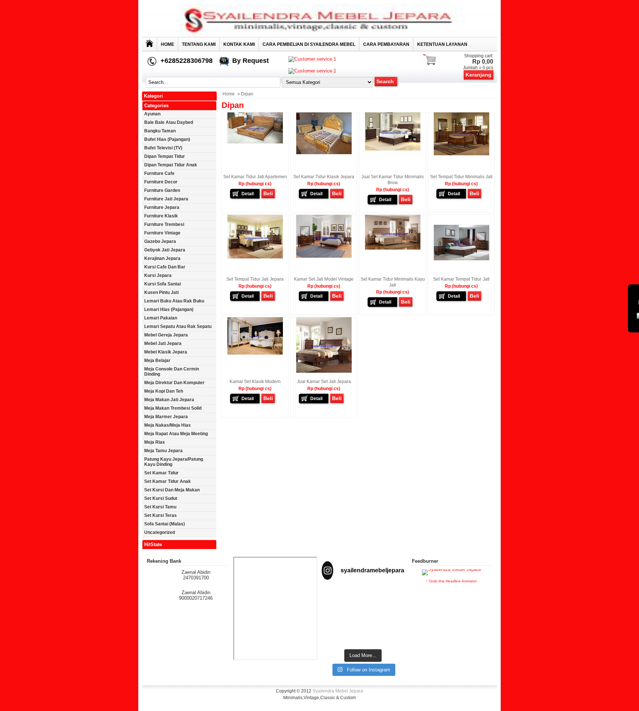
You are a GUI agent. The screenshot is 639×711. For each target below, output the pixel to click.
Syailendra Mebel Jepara (337, 691)
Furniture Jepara (161, 207)
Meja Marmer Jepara (166, 416)
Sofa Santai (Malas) (164, 524)
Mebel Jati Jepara (163, 343)
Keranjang (478, 75)
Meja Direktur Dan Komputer (174, 382)
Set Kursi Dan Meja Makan (172, 489)
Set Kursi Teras (160, 515)
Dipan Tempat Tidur (164, 156)
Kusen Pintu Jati (161, 292)
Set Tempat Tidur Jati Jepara (255, 279)
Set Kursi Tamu (160, 506)
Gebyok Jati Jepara (164, 250)
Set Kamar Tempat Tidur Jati (461, 279)
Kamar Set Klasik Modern (255, 381)
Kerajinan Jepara (162, 258)
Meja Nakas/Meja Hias (167, 425)
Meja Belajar (157, 360)
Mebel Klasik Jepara (165, 352)
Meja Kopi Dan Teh (163, 391)
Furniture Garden (162, 190)
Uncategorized (159, 532)
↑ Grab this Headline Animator (451, 581)
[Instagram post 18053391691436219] (363, 600)
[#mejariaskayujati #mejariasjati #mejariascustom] (363, 626)
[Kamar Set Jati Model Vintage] (324, 256)
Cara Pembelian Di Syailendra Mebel (309, 44)
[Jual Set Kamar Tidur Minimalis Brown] (392, 149)
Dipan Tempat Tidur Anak (170, 164)
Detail (247, 193)
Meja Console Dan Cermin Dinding (171, 371)
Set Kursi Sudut (160, 498)
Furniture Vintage (162, 233)
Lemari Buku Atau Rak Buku (174, 301)
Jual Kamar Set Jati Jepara (324, 381)
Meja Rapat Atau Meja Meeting (176, 433)
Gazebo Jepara (160, 241)
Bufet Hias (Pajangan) (167, 139)
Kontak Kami (239, 44)
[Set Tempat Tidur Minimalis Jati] (461, 153)
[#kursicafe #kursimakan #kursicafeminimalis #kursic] (391, 629)
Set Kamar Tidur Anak (167, 481)
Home (167, 44)
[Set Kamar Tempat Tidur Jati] (461, 268)
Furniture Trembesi (164, 224)
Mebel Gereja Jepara (166, 335)
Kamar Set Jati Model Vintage (324, 279)
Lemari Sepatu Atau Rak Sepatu (178, 326)
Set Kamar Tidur (161, 472)
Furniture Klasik (161, 216)
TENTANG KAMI (199, 44)
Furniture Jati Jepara (166, 199)
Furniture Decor (161, 181)
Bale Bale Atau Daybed (168, 122)
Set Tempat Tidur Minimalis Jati (461, 176)
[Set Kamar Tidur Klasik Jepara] (324, 152)
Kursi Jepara (158, 275)
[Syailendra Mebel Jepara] (319, 35)
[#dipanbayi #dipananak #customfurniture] (334, 600)
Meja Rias (154, 442)
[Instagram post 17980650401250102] (391, 600)
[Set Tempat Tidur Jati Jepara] (255, 257)
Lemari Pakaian (160, 318)
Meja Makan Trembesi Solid (173, 408)
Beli (268, 193)
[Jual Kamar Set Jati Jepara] (324, 371)
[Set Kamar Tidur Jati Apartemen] (255, 142)
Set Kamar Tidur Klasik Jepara (323, 176)
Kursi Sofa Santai (162, 284)
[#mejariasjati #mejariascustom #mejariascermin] (334, 626)
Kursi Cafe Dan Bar (164, 267)
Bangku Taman (160, 130)
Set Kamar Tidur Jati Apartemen (255, 176)
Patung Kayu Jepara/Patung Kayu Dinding (173, 462)
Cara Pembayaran (386, 44)
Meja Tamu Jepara (163, 450)
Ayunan (152, 113)
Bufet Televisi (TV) (163, 147)
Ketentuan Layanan (442, 44)
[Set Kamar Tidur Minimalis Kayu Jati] (392, 248)
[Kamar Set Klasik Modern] (255, 353)
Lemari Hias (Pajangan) (168, 309)
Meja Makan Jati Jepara (169, 399)
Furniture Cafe (159, 173)
